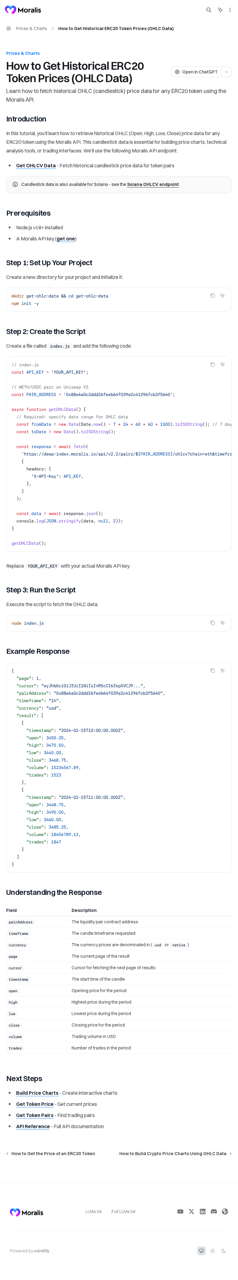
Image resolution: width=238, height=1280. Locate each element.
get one (66, 238)
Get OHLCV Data (36, 165)
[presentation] (119, 454)
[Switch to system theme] (201, 1251)
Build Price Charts (37, 1093)
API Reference (33, 1126)
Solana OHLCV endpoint (153, 184)
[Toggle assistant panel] (220, 10)
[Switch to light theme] (212, 1251)
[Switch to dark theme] (223, 1251)
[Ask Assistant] (222, 296)
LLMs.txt (94, 1211)
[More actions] (230, 10)
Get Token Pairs (35, 1115)
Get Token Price (35, 1104)
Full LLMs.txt (123, 1211)
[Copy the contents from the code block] (213, 296)
